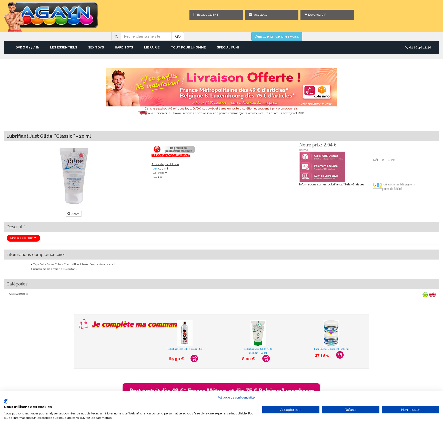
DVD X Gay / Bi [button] (28, 47)
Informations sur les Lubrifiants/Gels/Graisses (331, 184)
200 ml (163, 173)
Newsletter (260, 14)
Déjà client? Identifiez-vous (277, 36)
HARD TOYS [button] (124, 47)
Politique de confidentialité (236, 397)
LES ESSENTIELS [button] (64, 47)
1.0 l (161, 177)
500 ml (163, 168)
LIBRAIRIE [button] (152, 47)
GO (178, 36)
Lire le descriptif (22, 238)
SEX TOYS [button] (96, 47)
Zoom (75, 214)
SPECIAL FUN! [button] (228, 47)
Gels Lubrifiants (18, 293)
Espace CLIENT (207, 14)
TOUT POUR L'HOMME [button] (189, 47)
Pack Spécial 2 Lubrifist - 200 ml (331, 348)
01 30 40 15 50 (419, 47)
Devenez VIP (316, 14)
